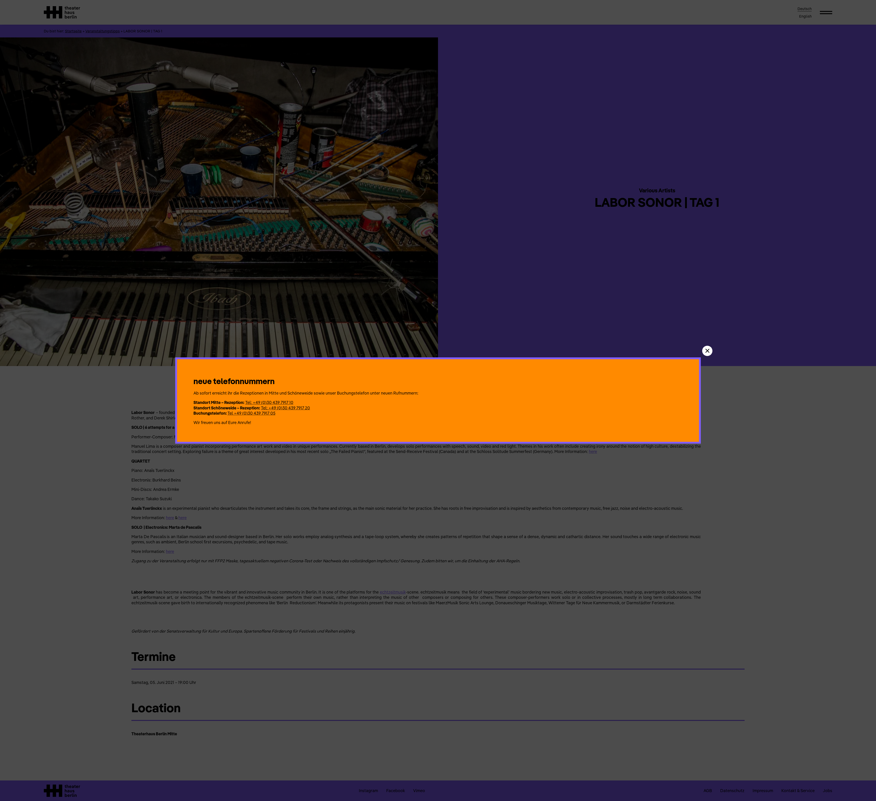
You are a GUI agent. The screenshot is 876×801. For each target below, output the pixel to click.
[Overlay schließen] (707, 351)
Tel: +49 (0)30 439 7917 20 (285, 408)
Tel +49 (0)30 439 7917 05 (251, 413)
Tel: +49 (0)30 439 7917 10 (269, 402)
